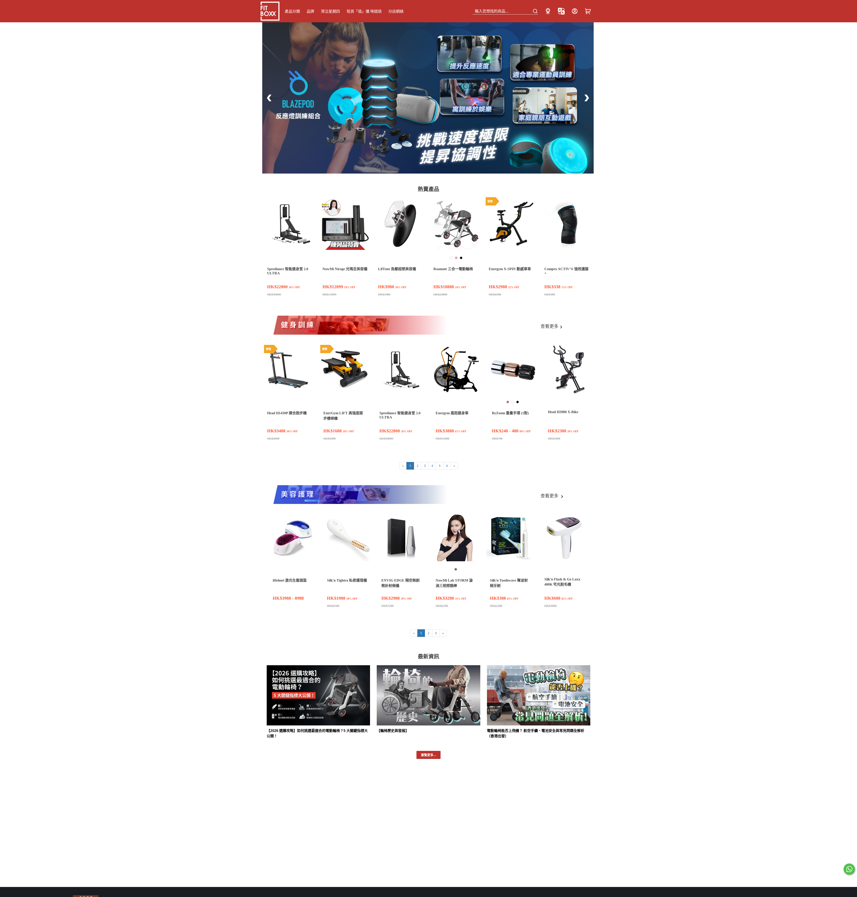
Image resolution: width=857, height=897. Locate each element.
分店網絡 (396, 11)
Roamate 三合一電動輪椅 (453, 269)
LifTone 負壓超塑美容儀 (397, 269)
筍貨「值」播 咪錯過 (364, 11)
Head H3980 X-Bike (563, 412)
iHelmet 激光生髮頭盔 (290, 580)
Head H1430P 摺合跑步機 (287, 413)
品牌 (310, 11)
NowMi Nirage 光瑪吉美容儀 (344, 269)
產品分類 (292, 11)
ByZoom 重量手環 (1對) (510, 413)
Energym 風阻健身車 (452, 413)
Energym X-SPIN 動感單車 (510, 269)
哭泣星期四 (330, 11)
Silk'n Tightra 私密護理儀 (347, 580)
